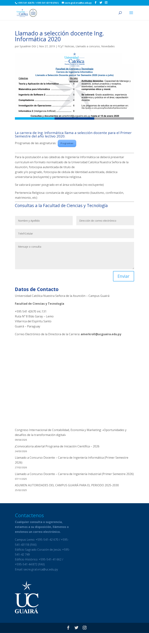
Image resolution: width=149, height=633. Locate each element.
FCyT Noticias (66, 46)
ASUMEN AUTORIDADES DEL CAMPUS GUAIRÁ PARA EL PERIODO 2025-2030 (67, 485)
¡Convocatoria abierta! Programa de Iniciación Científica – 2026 (57, 446)
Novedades (108, 46)
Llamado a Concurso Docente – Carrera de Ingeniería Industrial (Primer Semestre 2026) (74, 474)
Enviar (124, 276)
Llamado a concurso (88, 46)
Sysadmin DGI (28, 46)
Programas (67, 143)
